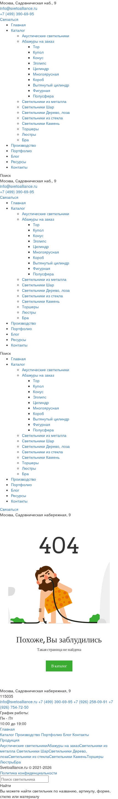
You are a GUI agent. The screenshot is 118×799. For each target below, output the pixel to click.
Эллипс (39, 63)
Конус (38, 57)
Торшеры (30, 128)
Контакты (19, 167)
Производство (23, 145)
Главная (18, 24)
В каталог (59, 666)
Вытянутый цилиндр (51, 85)
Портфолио (21, 150)
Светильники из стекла (42, 117)
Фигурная (41, 90)
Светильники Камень (41, 123)
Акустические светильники (45, 35)
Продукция (9, 740)
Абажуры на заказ (38, 41)
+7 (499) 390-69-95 (17, 13)
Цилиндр (41, 68)
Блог (15, 156)
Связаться (9, 19)
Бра (25, 139)
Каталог (18, 30)
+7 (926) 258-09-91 (91, 701)
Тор (36, 46)
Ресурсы (18, 161)
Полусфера (43, 96)
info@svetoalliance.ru (18, 8)
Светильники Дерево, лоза (46, 112)
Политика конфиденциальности (28, 772)
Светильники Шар (38, 106)
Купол (38, 52)
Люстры (29, 134)
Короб (38, 79)
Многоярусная (46, 74)
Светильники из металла (44, 101)
